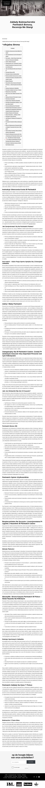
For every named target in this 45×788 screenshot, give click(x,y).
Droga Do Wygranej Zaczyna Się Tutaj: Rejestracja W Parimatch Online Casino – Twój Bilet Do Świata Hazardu (14, 136)
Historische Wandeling (36, 3)
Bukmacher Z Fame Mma (11, 91)
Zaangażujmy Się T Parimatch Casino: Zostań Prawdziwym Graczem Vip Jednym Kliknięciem (14, 65)
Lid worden (16, 4)
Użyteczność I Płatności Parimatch (13, 100)
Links (23, 4)
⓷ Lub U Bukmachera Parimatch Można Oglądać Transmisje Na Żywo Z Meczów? (14, 127)
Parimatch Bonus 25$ (10, 72)
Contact (19, 4)
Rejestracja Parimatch (10, 98)
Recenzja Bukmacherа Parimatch (13, 105)
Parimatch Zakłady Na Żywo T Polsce (13, 89)
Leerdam (25, 3)
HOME (15, 2)
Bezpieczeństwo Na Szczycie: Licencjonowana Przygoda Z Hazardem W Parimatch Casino (14, 77)
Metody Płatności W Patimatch (12, 112)
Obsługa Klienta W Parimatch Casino (13, 97)
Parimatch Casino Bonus (11, 116)
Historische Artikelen (38, 2)
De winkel (29, 3)
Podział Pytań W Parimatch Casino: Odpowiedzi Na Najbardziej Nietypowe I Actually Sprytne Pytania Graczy (14, 109)
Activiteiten (27, 2)
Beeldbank (32, 2)
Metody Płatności (9, 81)
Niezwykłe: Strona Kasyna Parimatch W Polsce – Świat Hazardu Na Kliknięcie (14, 84)
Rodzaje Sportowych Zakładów (12, 88)
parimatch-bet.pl (32, 223)
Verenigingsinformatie (21, 2)
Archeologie (21, 3)
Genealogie (16, 3)
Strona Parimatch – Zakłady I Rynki (13, 114)
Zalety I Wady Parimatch (11, 61)
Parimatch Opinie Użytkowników (12, 74)
